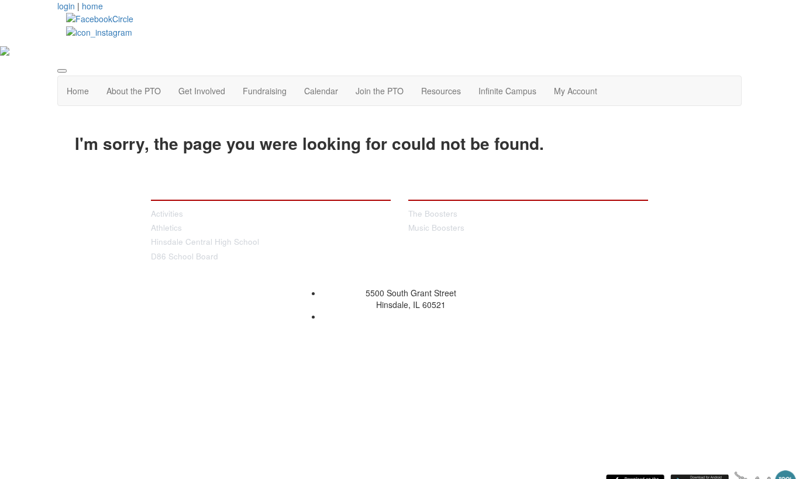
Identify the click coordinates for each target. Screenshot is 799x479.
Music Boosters (436, 227)
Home (78, 91)
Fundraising (265, 91)
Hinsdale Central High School (205, 241)
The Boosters (432, 213)
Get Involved (201, 91)
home (92, 6)
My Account (575, 91)
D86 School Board (184, 256)
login (66, 6)
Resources (441, 91)
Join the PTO (380, 91)
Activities (167, 213)
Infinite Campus (507, 91)
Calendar (321, 91)
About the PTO (133, 91)
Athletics (166, 227)
